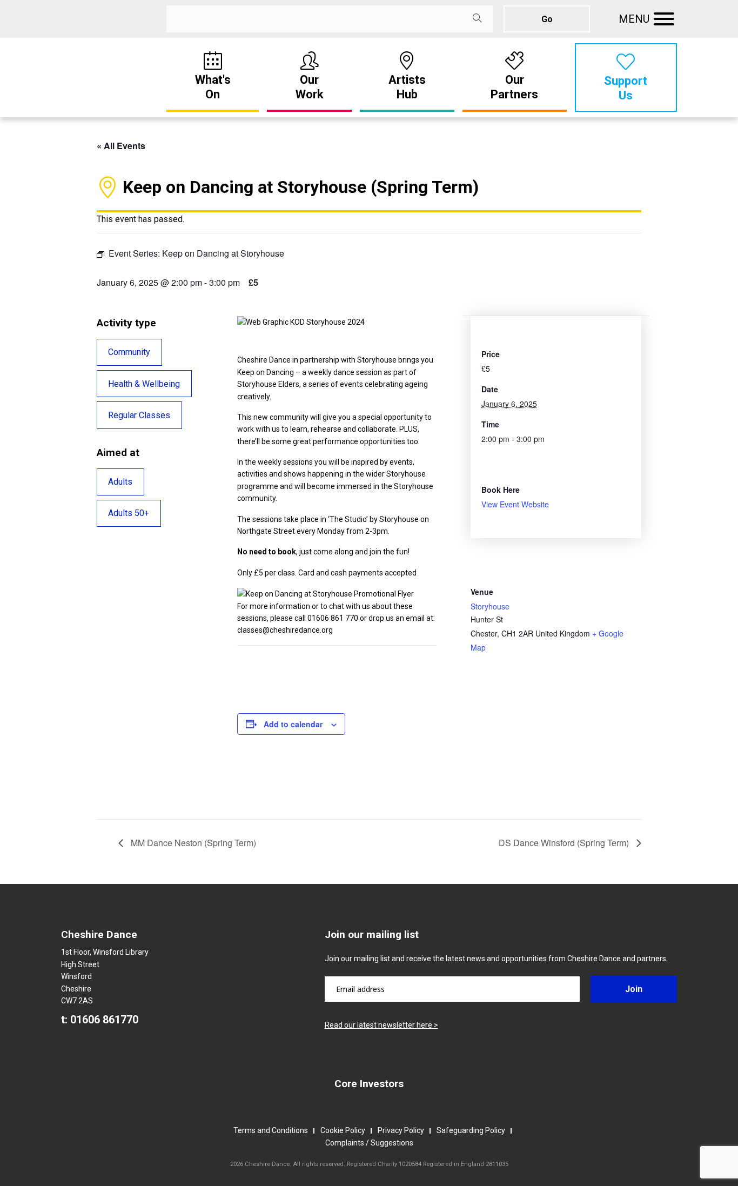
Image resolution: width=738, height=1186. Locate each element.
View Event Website (515, 504)
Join (633, 989)
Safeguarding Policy (471, 1130)
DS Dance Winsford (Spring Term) (565, 842)
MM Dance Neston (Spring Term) (192, 842)
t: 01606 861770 (99, 1019)
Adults (120, 482)
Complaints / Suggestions (369, 1142)
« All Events (121, 145)
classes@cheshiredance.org (285, 630)
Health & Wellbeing (144, 384)
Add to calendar (293, 724)
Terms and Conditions (270, 1130)
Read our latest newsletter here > (381, 1025)
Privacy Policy (401, 1130)
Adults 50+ (128, 513)
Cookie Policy (342, 1130)
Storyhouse (490, 606)
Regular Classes (139, 415)
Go (547, 19)
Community (129, 352)
